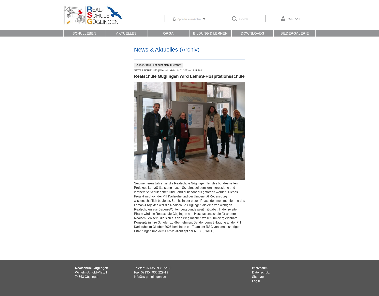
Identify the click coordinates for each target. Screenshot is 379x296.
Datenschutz (261, 272)
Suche (243, 18)
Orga (168, 33)
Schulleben (84, 33)
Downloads (252, 33)
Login (256, 281)
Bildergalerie (294, 33)
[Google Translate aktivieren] (189, 18)
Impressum (259, 268)
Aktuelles (126, 33)
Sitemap (258, 276)
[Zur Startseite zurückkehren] (93, 6)
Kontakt (293, 18)
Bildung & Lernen (210, 33)
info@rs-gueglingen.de (150, 276)
